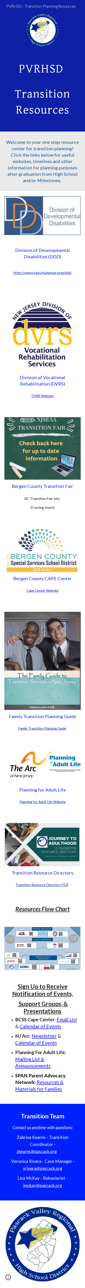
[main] (42, 89)
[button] (8, 1278)
